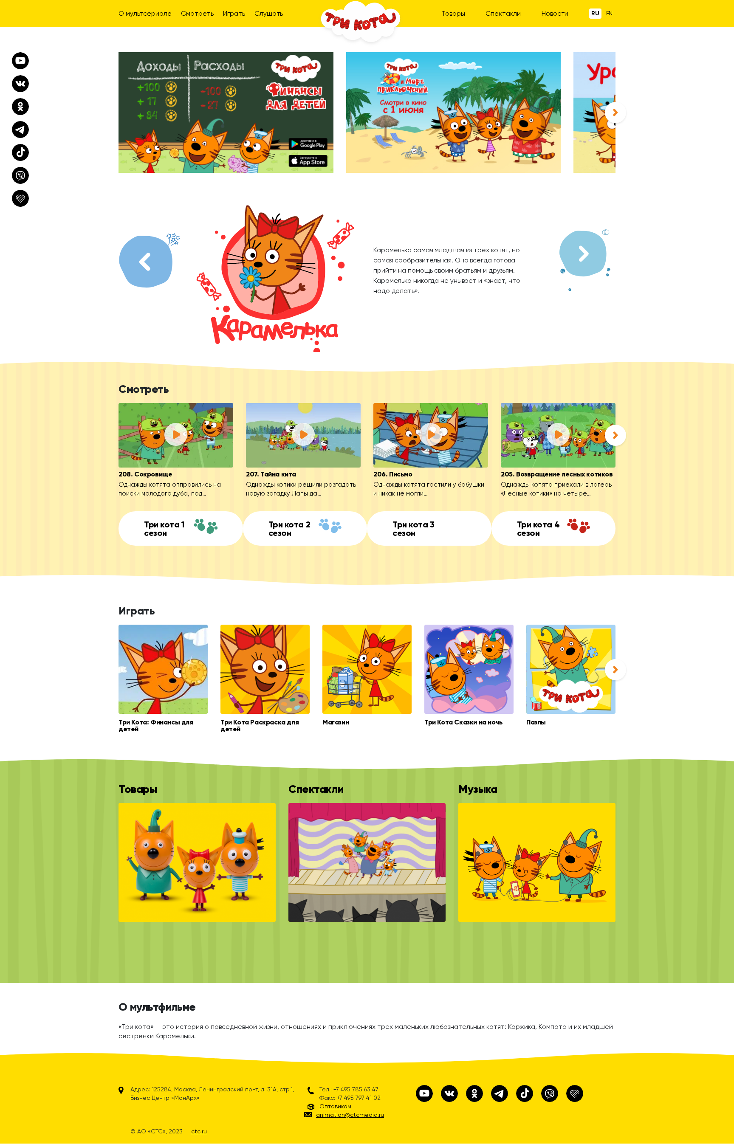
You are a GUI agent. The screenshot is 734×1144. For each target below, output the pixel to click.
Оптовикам (335, 1106)
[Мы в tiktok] (524, 1093)
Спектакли (503, 13)
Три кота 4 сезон (538, 528)
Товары (453, 13)
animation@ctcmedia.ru (350, 1114)
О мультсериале (145, 13)
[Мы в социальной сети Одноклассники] (474, 1093)
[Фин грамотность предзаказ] (226, 112)
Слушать (268, 13)
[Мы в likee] (574, 1093)
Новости (555, 13)
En (609, 13)
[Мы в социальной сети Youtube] (424, 1093)
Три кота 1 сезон (164, 528)
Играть (234, 13)
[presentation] (615, 112)
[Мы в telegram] (499, 1093)
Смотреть (197, 13)
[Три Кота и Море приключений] (453, 112)
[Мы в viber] (549, 1093)
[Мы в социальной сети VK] (449, 1093)
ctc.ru (199, 1131)
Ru (595, 13)
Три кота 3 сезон (413, 528)
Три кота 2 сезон (289, 528)
